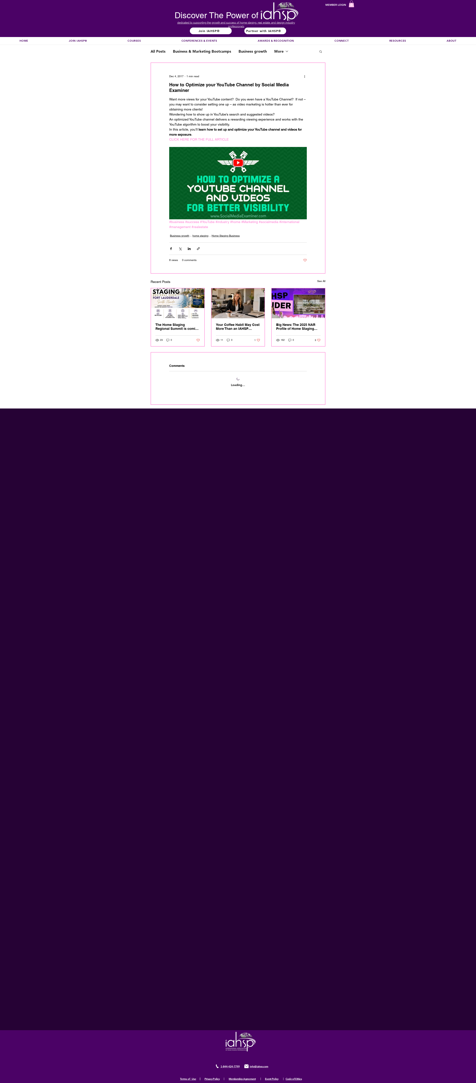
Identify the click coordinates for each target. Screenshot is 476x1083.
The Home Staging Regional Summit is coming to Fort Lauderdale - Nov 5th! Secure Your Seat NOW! (177, 327)
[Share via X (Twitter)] (180, 248)
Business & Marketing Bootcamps (202, 51)
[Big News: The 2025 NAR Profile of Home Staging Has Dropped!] (298, 303)
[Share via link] (198, 248)
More (279, 51)
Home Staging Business (226, 235)
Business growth (253, 51)
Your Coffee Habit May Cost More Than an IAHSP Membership (238, 327)
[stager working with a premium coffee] (238, 303)
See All (321, 281)
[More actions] (304, 76)
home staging (200, 235)
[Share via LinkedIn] (189, 248)
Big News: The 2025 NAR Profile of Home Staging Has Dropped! (295, 327)
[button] (351, 4)
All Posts (158, 51)
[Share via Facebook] (171, 248)
